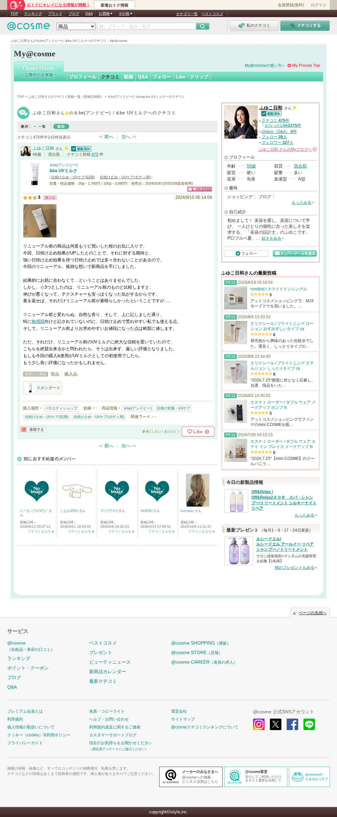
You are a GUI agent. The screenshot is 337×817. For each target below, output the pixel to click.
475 (94, 154)
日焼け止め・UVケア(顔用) (73, 177)
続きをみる (271, 238)
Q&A (89, 13)
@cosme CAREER (204, 662)
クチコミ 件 (275, 120)
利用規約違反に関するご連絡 (115, 727)
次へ (126, 136)
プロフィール (82, 76)
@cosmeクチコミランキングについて (204, 727)
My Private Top (306, 65)
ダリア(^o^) (109, 511)
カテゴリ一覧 (187, 14)
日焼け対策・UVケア (174, 408)
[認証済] (80, 148)
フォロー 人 (274, 137)
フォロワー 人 (277, 142)
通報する (33, 429)
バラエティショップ (61, 408)
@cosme (31, 646)
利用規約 (15, 719)
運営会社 (179, 711)
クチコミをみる (39, 531)
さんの (287, 149)
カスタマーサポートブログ (113, 735)
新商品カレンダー (107, 671)
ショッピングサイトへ (199, 189)
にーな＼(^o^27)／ (34, 511)
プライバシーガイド (25, 743)
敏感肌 (38, 321)
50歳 (251, 166)
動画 (128, 76)
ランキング (33, 13)
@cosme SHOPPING (201, 643)
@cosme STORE (196, 652)
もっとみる (301, 202)
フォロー (162, 76)
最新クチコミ (103, 681)
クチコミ (110, 76)
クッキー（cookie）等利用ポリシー (38, 735)
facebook (292, 724)
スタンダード (48, 387)
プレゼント (100, 652)
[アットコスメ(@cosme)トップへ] (28, 27)
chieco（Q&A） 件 (279, 131)
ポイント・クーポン (28, 668)
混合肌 (300, 166)
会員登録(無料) (291, 5)
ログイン (318, 5)
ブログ (73, 13)
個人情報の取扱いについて (31, 727)
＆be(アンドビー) (63, 165)
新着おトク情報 (114, 5)
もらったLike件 (283, 125)
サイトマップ (183, 719)
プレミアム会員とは (25, 711)
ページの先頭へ (312, 613)
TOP (14, 13)
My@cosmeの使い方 (263, 65)
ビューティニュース (110, 662)
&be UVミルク (63, 170)
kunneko (188, 511)
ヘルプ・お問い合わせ (109, 719)
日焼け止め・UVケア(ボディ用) (125, 177)
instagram (259, 724)
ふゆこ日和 (43, 148)
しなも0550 (69, 511)
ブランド (55, 13)
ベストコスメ (212, 14)
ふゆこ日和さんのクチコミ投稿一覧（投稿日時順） (66, 96)
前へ (109, 136)
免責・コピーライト (107, 711)
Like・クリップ (192, 76)
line (309, 724)
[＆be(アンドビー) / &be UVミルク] (34, 182)
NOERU (147, 511)
